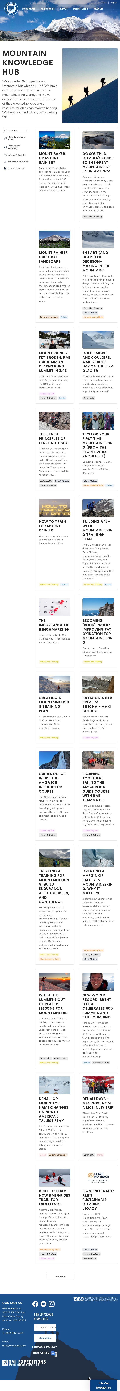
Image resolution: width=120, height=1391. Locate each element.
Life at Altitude (90, 312)
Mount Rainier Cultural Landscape (53, 257)
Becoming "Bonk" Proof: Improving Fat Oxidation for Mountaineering (97, 631)
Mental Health (60, 1058)
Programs (28, 8)
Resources (48, 8)
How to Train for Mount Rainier (52, 526)
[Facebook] (35, 1303)
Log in (104, 2)
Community (89, 398)
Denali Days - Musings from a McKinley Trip (97, 1103)
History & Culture (48, 398)
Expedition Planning (93, 216)
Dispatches (80, 8)
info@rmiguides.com (14, 1345)
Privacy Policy (44, 1347)
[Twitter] (43, 1303)
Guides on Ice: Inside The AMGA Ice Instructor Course (52, 782)
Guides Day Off (47, 393)
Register (114, 2)
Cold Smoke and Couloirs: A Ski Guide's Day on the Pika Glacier (98, 362)
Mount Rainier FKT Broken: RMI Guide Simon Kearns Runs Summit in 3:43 (54, 362)
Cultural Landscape (49, 317)
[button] (103, 1385)
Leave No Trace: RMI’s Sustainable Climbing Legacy (98, 1200)
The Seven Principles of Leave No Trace (54, 438)
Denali (43, 1154)
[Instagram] (52, 1303)
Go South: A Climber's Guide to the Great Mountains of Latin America (97, 162)
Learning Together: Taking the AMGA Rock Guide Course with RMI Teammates (95, 786)
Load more (60, 1276)
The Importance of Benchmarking (54, 625)
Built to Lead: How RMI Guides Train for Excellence (54, 1198)
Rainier (64, 317)
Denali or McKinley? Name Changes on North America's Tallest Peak (53, 1109)
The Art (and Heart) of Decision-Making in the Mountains (96, 261)
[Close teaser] (89, 1378)
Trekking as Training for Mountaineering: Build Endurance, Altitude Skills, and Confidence (54, 886)
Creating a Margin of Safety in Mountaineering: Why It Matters (97, 882)
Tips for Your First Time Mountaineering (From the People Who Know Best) (97, 445)
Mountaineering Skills (93, 317)
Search (98, 8)
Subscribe (45, 1338)
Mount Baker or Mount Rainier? (52, 158)
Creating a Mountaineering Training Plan (54, 704)
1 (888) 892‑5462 (13, 1333)
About (64, 8)
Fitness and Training (49, 584)
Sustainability (46, 481)
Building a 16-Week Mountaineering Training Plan (97, 530)
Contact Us (12, 1303)
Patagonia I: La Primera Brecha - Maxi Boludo (97, 704)
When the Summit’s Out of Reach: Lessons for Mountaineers (53, 1004)
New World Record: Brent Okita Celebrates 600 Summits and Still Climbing (97, 1006)
